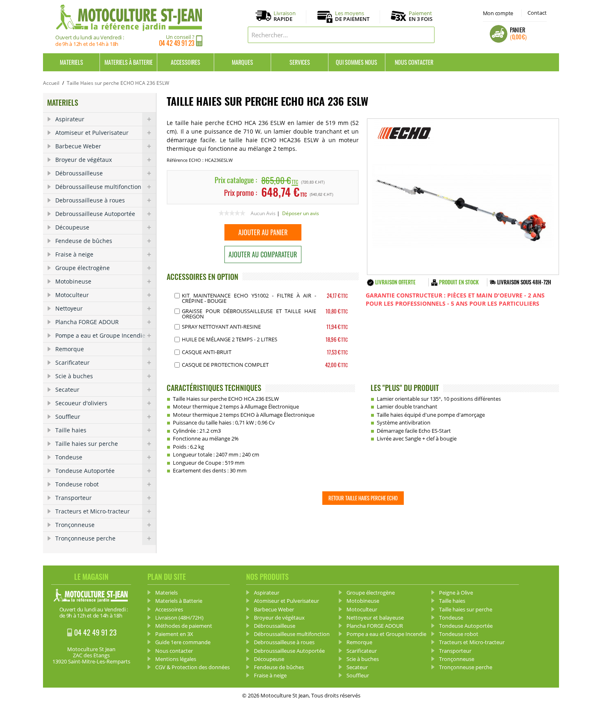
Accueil (51, 82)
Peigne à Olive (456, 592)
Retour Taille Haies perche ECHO (363, 498)
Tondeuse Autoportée (85, 471)
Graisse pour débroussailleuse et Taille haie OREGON (249, 313)
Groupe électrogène (82, 268)
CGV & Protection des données (192, 667)
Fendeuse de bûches (83, 241)
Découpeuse (72, 227)
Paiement (420, 16)
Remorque (69, 349)
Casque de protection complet (225, 364)
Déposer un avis (300, 213)
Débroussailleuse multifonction (98, 187)
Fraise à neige (74, 254)
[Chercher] (426, 35)
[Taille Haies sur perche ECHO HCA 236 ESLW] (463, 196)
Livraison (285, 16)
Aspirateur (69, 119)
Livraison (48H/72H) (179, 617)
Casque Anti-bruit (206, 352)
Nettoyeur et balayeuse (375, 617)
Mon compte (498, 13)
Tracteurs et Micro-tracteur (92, 511)
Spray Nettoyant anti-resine (221, 326)
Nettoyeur (69, 308)
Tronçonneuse (75, 525)
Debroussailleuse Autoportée (95, 214)
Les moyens (352, 16)
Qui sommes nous (356, 62)
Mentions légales (175, 659)
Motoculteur (72, 295)
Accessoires (185, 62)
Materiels (71, 62)
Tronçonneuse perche (85, 538)
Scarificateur (72, 362)
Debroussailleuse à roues (90, 200)
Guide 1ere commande (182, 642)
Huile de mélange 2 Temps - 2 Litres (229, 339)
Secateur (67, 389)
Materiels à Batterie (128, 62)
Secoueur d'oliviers (81, 403)
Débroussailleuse (79, 173)
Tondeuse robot (77, 484)
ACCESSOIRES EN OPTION (202, 276)
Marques (242, 62)
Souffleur (67, 416)
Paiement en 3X (174, 634)
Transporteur (73, 498)
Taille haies (70, 430)
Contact (537, 12)
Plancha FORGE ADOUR (87, 322)
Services (300, 62)
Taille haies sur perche (86, 443)
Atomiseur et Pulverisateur (92, 132)
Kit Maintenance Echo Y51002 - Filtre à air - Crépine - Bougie (249, 298)
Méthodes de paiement (183, 625)
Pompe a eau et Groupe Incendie (100, 335)
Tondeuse (68, 457)
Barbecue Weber (78, 146)
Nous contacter (414, 62)
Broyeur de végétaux (83, 160)
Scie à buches (74, 376)
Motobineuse (73, 281)
